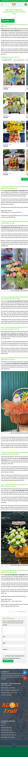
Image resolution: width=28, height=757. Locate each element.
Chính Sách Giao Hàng (6, 730)
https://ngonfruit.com (17, 212)
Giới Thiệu (3, 723)
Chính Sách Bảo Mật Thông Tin (8, 735)
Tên (4, 636)
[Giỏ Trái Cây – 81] (14, 103)
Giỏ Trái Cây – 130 (7, 144)
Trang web (5, 649)
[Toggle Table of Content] (11, 21)
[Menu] (2, 4)
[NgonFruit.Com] (14, 4)
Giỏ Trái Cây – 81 (6, 116)
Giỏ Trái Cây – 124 (7, 173)
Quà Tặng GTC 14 (7, 87)
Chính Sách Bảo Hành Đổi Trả (8, 732)
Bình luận (5, 625)
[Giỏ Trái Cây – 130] (14, 131)
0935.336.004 (8, 685)
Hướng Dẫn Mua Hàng (6, 727)
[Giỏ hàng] (26, 4)
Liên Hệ (3, 725)
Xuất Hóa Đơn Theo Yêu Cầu (8, 737)
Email (4, 643)
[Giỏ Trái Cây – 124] (14, 160)
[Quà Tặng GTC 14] (14, 74)
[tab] (7, 60)
